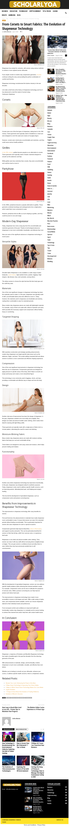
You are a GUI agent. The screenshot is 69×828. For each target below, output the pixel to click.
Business (5, 11)
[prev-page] (41, 729)
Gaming (49, 175)
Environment (51, 151)
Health (4, 15)
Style (48, 240)
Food (48, 164)
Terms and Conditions (30, 825)
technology (28, 697)
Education (13, 11)
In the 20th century (7, 152)
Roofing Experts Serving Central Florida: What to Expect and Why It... (61, 80)
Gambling (11, 15)
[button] (66, 13)
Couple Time (51, 137)
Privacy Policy (41, 825)
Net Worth (50, 218)
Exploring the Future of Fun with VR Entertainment (23, 769)
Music (49, 216)
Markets (50, 210)
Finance (49, 162)
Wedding (50, 261)
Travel (49, 251)
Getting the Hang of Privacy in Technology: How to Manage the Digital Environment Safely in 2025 (37, 772)
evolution (14, 697)
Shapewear (21, 697)
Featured (50, 159)
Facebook (50, 153)
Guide (49, 178)
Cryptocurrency (35, 11)
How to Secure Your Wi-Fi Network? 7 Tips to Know (23, 745)
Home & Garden (52, 186)
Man (48, 205)
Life (48, 199)
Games (49, 172)
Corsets (9, 697)
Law (48, 197)
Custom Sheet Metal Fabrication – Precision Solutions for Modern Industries (56, 51)
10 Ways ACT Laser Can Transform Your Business (37, 745)
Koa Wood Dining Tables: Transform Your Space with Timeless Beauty (61, 89)
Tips (48, 248)
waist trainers (12, 274)
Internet (50, 191)
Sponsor (49, 234)
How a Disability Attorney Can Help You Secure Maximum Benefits (61, 72)
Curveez (39, 74)
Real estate (50, 226)
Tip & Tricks (47, 11)
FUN (48, 167)
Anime (49, 113)
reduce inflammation (36, 528)
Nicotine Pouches (52, 221)
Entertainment (51, 148)
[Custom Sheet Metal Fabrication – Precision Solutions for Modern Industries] (57, 42)
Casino (55, 11)
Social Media (51, 232)
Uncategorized (51, 256)
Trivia (49, 253)
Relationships (51, 229)
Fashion (49, 156)
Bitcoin (49, 121)
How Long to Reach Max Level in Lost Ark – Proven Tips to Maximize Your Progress (11, 709)
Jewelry (49, 194)
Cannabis (50, 129)
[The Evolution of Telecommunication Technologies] (8, 760)
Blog (18, 15)
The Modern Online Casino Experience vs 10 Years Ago (35, 708)
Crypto (49, 140)
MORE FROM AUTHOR (21, 729)
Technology (23, 11)
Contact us (59, 820)
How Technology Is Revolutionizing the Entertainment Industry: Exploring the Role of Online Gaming (8, 748)
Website (49, 259)
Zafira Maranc (7, 31)
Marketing (50, 207)
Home (3, 18)
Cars (48, 132)
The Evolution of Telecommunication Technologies (8, 769)
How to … (50, 189)
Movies (49, 213)
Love (48, 202)
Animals (49, 110)
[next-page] (43, 729)
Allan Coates (50, 55)
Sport (49, 237)
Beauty (49, 118)
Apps (48, 116)
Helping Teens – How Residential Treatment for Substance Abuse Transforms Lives (61, 98)
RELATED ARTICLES (8, 729)
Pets (48, 224)
